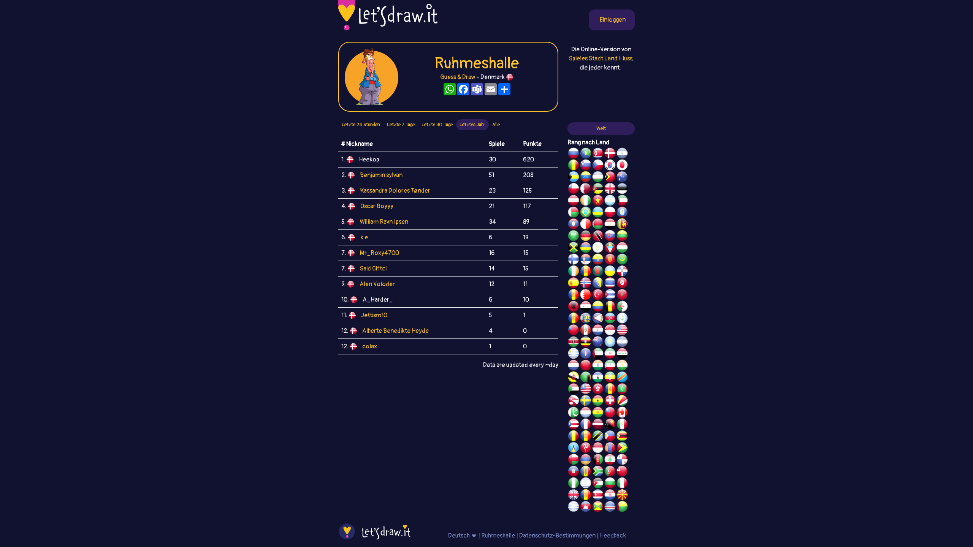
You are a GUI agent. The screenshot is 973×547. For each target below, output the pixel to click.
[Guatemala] (622, 319)
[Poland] (610, 213)
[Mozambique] (598, 189)
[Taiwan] (610, 413)
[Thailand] (610, 284)
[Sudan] (573, 390)
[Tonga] (622, 472)
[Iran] (610, 354)
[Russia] (573, 154)
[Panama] (622, 460)
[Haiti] (573, 472)
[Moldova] (586, 472)
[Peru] (586, 331)
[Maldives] (622, 390)
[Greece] (573, 507)
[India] (598, 366)
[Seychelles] (622, 401)
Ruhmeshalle (498, 535)
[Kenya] (573, 342)
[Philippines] (610, 437)
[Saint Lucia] (573, 448)
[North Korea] (598, 154)
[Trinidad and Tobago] (598, 236)
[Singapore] (610, 331)
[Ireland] (573, 272)
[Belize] (622, 213)
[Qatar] (586, 189)
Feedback (613, 535)
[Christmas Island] (586, 154)
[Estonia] (622, 189)
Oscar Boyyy (376, 206)
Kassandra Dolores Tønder (395, 190)
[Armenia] (586, 460)
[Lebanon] (610, 460)
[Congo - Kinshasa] (622, 378)
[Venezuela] (586, 178)
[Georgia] (610, 189)
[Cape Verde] (610, 507)
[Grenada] (598, 507)
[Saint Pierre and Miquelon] (586, 319)
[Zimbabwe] (622, 437)
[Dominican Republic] (622, 272)
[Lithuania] (622, 236)
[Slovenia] (586, 166)
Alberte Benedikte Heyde (395, 331)
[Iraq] (622, 354)
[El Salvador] (622, 154)
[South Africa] (598, 472)
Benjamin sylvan (381, 175)
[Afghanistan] (598, 460)
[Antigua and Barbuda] (610, 248)
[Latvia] (598, 425)
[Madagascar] (573, 213)
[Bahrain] (586, 295)
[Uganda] (586, 342)
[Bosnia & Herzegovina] (598, 284)
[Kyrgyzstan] (610, 260)
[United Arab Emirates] (598, 354)
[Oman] (573, 460)
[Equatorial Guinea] (610, 366)
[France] (586, 425)
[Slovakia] (610, 236)
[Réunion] (586, 272)
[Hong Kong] (598, 390)
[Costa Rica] (598, 496)
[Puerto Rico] (573, 425)
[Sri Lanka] (622, 225)
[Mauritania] (622, 260)
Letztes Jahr (472, 125)
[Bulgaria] (610, 484)
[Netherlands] (573, 366)
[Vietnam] (598, 201)
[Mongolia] (610, 448)
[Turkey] (598, 295)
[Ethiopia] (610, 378)
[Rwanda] (598, 213)
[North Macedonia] (622, 496)
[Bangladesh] (598, 272)
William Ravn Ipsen (384, 222)
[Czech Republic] (598, 166)
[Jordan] (598, 484)
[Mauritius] (586, 248)
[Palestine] (573, 295)
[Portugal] (610, 472)
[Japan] (622, 166)
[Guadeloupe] (586, 496)
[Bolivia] (598, 413)
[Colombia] (598, 307)
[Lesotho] (598, 378)
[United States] (622, 331)
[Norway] (586, 284)
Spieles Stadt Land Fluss (600, 58)
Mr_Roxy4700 (379, 253)
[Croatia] (610, 496)
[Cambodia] (586, 507)
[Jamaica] (573, 248)
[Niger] (622, 366)
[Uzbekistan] (598, 178)
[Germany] (586, 236)
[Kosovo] (610, 390)
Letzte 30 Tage (437, 125)
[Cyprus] (598, 248)
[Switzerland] (610, 401)
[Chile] (573, 189)
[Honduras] (622, 342)
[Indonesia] (598, 448)
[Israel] (586, 484)
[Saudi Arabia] (573, 236)
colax (369, 346)
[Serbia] (586, 260)
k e (364, 237)
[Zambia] (586, 378)
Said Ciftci (373, 268)
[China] (586, 366)
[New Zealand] (598, 342)
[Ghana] (598, 401)
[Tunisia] (622, 284)
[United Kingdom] (573, 496)
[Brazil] (586, 213)
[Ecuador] (598, 260)
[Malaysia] (586, 390)
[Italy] (622, 484)
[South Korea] (610, 166)
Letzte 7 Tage (401, 125)
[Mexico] (622, 425)
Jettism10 (374, 315)
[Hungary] (622, 248)
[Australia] (622, 178)
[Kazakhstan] (610, 342)
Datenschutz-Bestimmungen (557, 535)
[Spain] (573, 284)
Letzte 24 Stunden (361, 125)
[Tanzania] (598, 437)
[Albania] (573, 307)
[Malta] (586, 225)
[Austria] (573, 201)
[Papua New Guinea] (610, 425)
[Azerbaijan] (610, 319)
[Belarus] (598, 225)
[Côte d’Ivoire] (586, 201)
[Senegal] (573, 166)
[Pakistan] (573, 413)
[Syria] (586, 307)
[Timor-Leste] (610, 178)
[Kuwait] (622, 201)
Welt (601, 128)
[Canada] (622, 413)
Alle (496, 125)
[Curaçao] (586, 437)
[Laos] (573, 225)
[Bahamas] (573, 178)
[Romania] (573, 437)
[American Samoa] (598, 319)
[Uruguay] (573, 354)
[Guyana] (622, 448)
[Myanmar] (573, 331)
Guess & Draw (457, 77)
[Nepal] (573, 401)
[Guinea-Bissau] (622, 507)
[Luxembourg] (586, 413)
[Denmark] (610, 154)
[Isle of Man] (586, 448)
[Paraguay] (598, 331)
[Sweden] (586, 401)
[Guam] (586, 354)
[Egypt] (610, 225)
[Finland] (573, 260)
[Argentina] (610, 201)
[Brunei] (573, 378)
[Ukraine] (610, 272)
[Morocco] (622, 295)
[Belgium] (610, 307)
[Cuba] (610, 295)
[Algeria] (622, 307)
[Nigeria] (573, 484)
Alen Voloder (377, 284)
